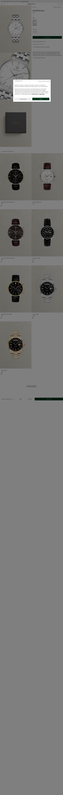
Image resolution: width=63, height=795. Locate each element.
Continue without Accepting (44, 81)
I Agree (40, 99)
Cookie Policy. (42, 94)
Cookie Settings (23, 99)
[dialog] (32, 91)
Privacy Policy (35, 94)
